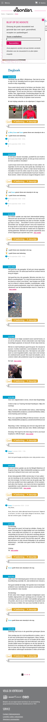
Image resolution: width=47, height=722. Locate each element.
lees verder (37, 232)
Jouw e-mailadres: (14, 37)
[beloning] (19, 121)
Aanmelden (14, 43)
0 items (42, 3)
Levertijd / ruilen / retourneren (13, 717)
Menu (7, 3)
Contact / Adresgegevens (11, 714)
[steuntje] (32, 121)
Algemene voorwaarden (11, 719)
